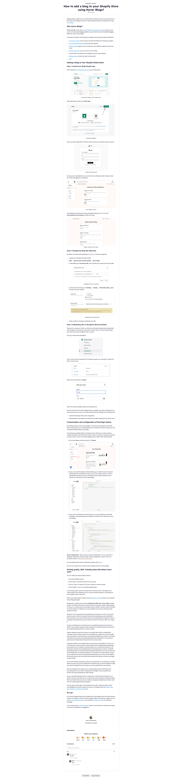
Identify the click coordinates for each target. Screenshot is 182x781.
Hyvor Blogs (70, 22)
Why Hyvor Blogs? (75, 26)
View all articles (95, 775)
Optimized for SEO (74, 50)
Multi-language (73, 46)
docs (101, 562)
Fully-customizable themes (76, 43)
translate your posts (98, 700)
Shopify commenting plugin (77, 689)
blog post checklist (96, 598)
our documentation (83, 705)
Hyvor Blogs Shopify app (82, 70)
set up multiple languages (77, 700)
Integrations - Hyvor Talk (91, 3)
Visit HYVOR (86, 775)
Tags (70, 59)
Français (94, 723)
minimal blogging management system (93, 30)
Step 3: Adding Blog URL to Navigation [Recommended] (86, 324)
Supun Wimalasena (91, 720)
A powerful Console (74, 41)
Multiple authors (73, 56)
